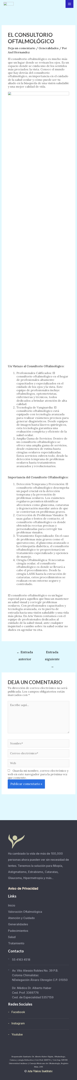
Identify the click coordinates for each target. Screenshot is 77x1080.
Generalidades (49, 48)
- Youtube (15, 1034)
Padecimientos (18, 930)
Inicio (11, 905)
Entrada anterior (24, 653)
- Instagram (16, 1023)
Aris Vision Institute (40, 1071)
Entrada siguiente (52, 653)
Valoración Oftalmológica (25, 911)
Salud (12, 937)
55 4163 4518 (21, 959)
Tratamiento (16, 943)
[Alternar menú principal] (69, 4)
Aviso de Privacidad (23, 888)
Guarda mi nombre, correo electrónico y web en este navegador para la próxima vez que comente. (38, 774)
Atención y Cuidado (21, 918)
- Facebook (16, 1012)
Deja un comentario (21, 48)
